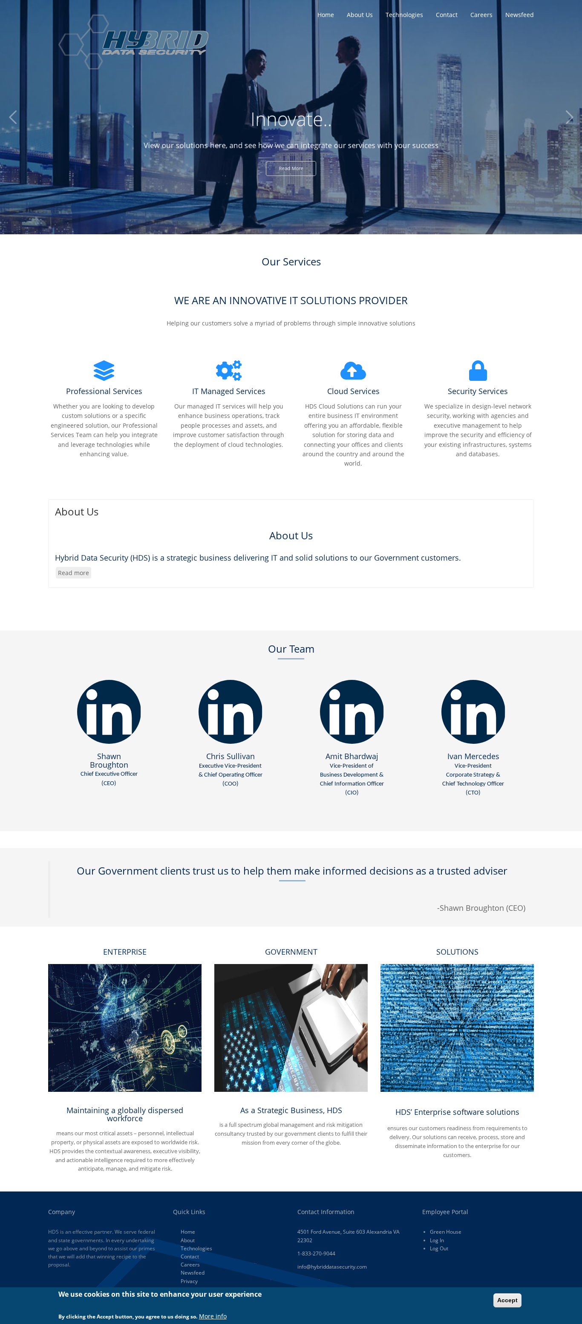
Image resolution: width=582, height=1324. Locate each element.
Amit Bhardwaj (352, 773)
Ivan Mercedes (473, 773)
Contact (447, 15)
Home (325, 15)
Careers (481, 15)
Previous (12, 117)
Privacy (189, 1281)
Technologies (404, 15)
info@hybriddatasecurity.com (332, 1266)
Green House (445, 1231)
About (188, 1240)
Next (569, 117)
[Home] (133, 41)
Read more (74, 574)
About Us (360, 15)
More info (213, 1316)
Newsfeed (519, 15)
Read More (291, 174)
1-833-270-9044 (316, 1253)
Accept (507, 1300)
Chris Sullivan (230, 769)
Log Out (439, 1248)
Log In (437, 1240)
